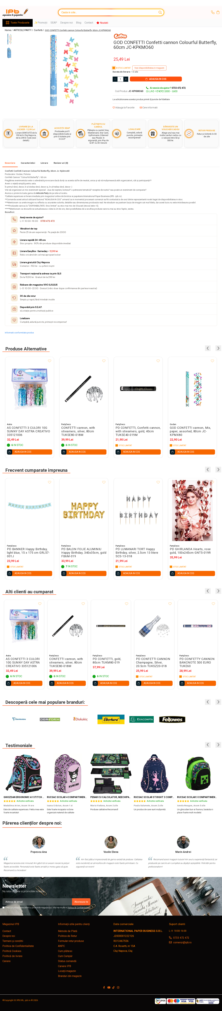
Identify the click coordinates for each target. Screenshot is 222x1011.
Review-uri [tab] (61, 163)
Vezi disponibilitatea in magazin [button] (149, 68)
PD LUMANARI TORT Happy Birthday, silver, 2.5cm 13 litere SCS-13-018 (137, 552)
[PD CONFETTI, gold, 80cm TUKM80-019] (111, 626)
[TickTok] (113, 988)
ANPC (61, 946)
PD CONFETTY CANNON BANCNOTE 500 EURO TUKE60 (197, 662)
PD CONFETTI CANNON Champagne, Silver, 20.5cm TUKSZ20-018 (153, 662)
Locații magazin (67, 971)
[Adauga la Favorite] (49, 361)
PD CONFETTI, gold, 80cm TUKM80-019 (107, 660)
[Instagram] (118, 988)
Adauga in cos (157, 79)
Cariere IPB (64, 966)
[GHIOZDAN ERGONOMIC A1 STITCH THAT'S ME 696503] (24, 773)
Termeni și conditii (12, 941)
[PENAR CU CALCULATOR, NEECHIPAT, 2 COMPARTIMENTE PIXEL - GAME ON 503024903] (111, 773)
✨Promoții (40, 22)
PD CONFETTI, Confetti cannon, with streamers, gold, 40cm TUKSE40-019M (138, 431)
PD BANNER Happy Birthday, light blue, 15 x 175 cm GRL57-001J (28, 552)
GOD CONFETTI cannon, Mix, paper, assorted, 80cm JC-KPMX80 (190, 431)
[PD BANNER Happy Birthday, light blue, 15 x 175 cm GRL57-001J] (29, 510)
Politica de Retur (67, 936)
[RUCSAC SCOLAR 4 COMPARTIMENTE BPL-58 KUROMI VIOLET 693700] (67, 773)
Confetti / (39, 30)
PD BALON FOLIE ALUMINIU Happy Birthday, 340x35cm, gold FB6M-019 (83, 552)
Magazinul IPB (10, 924)
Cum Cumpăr (65, 956)
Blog (78, 22)
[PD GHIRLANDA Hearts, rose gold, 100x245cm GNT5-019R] (192, 510)
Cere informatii (149, 107)
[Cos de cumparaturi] (218, 12)
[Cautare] (160, 12)
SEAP (54, 22)
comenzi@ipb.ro (182, 942)
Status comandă (67, 961)
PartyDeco (66, 424)
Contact (89, 22)
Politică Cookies (11, 951)
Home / (9, 30)
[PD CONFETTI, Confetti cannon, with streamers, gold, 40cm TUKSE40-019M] (138, 389)
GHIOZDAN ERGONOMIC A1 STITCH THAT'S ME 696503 (33, 797)
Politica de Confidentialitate (79, 908)
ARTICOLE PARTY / (23, 30)
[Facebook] (104, 988)
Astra (9, 424)
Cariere (6, 961)
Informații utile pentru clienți (74, 924)
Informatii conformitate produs (19, 332)
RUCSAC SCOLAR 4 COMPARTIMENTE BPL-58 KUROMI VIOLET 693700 (85, 797)
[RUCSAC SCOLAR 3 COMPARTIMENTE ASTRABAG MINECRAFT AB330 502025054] (197, 773)
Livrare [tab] (44, 163)
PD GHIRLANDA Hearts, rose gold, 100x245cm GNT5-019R (190, 550)
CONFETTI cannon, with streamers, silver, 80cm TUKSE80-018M (78, 431)
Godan (173, 424)
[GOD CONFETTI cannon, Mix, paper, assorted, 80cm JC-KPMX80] (192, 389)
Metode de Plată (67, 931)
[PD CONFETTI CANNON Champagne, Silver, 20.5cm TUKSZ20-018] (154, 626)
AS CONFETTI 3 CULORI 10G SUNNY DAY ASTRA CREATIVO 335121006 (28, 431)
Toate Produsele (20, 22)
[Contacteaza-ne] (213, 12)
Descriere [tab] (10, 163)
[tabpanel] (63, 70)
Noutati (103, 22)
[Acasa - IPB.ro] (18, 12)
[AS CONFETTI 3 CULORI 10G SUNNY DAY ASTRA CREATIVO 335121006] (29, 389)
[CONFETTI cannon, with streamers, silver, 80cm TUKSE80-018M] (83, 389)
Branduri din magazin (70, 976)
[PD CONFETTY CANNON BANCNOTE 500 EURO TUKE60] (197, 626)
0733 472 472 (47, 221)
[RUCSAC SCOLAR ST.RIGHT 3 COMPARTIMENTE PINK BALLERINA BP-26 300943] (154, 773)
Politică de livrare (12, 956)
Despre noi (66, 22)
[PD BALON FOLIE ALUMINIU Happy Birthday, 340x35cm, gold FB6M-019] (83, 510)
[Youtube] (109, 988)
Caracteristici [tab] (28, 163)
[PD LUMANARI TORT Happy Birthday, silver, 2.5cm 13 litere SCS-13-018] (138, 510)
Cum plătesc (65, 951)
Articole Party (42, 193)
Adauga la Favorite (124, 107)
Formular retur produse (71, 941)
